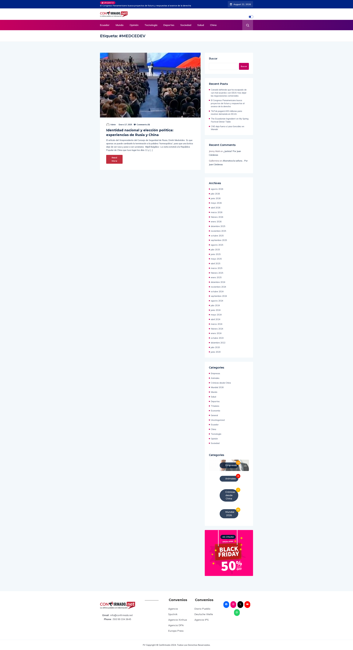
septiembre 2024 (219, 296)
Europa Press (176, 630)
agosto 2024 (217, 300)
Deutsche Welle (203, 614)
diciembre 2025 (218, 226)
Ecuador (104, 25)
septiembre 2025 (219, 240)
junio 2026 (216, 198)
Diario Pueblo (202, 608)
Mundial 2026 (217, 387)
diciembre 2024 (218, 282)
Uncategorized (218, 420)
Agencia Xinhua (177, 619)
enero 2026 (216, 221)
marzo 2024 (216, 324)
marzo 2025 (216, 268)
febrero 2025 (217, 273)
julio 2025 (215, 249)
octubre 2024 (217, 291)
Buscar (213, 58)
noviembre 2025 (218, 231)
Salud (200, 25)
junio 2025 (216, 254)
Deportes (168, 25)
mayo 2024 (216, 314)
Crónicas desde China (221, 382)
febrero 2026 (217, 217)
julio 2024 (215, 305)
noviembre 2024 (218, 286)
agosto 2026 (217, 189)
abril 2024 (215, 319)
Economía (215, 410)
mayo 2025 (216, 258)
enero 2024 (216, 333)
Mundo (120, 25)
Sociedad (185, 25)
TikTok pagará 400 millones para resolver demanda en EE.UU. (161, 5)
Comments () (143, 124)
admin (113, 124)
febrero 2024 (217, 328)
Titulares (215, 406)
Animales (215, 378)
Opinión (134, 25)
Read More (114, 159)
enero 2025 (216, 277)
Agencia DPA (176, 625)
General (214, 415)
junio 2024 (216, 310)
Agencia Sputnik (173, 611)
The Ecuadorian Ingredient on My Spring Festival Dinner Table (229, 120)
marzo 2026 (216, 212)
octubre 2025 (217, 235)
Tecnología (151, 25)
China (213, 25)
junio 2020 (216, 352)
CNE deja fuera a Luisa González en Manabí (227, 128)
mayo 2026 (216, 203)
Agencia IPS (201, 619)
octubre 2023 (217, 338)
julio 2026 (215, 193)
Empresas (215, 373)
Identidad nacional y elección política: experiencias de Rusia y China (139, 132)
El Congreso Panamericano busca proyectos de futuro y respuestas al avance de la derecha (227, 103)
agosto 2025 (217, 245)
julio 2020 (215, 347)
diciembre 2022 (218, 342)
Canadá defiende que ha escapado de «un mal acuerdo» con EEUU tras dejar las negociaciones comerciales (229, 92)
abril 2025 (215, 263)
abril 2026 (215, 207)
